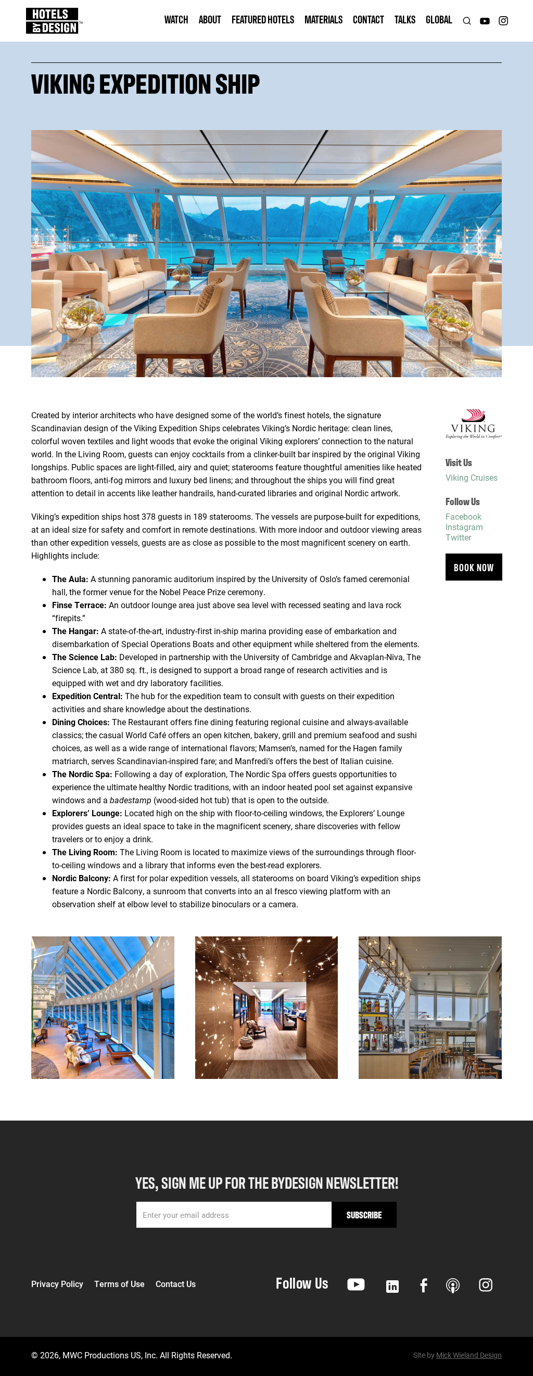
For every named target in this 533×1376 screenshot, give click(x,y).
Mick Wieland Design (469, 1355)
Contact (368, 19)
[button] (176, 21)
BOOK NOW (474, 566)
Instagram (464, 526)
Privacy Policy (57, 1284)
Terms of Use (119, 1284)
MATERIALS (323, 19)
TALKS (405, 19)
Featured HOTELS (263, 19)
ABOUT (210, 19)
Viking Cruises (472, 477)
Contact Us (176, 1284)
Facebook (463, 516)
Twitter (458, 537)
